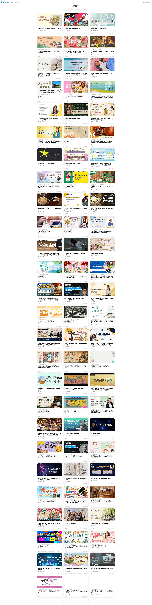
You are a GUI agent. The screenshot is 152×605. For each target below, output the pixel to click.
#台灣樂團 (67, 416)
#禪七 (39, 101)
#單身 (92, 506)
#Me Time (93, 528)
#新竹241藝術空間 (68, 191)
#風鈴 (66, 483)
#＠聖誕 (92, 258)
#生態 (92, 326)
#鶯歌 (39, 326)
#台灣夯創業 (93, 236)
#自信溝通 (93, 348)
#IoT (39, 573)
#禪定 (39, 281)
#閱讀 (92, 101)
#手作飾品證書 (94, 596)
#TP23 (66, 528)
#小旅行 (66, 146)
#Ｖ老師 (66, 101)
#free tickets (67, 506)
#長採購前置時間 (68, 78)
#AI (39, 303)
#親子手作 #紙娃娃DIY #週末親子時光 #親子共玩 (74, 573)
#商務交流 (40, 348)
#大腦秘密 (93, 303)
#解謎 (39, 56)
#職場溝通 (93, 416)
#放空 (66, 596)
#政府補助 (67, 213)
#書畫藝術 (40, 371)
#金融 (92, 573)
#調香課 (39, 78)
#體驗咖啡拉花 (41, 213)
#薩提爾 (66, 371)
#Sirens (66, 258)
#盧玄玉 (39, 191)
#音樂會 (92, 371)
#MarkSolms (40, 393)
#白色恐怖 (93, 168)
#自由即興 (67, 348)
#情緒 (39, 596)
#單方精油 (67, 168)
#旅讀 (92, 146)
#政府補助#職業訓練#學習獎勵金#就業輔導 (46, 551)
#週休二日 (40, 123)
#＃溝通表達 (67, 393)
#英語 (39, 146)
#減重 (92, 123)
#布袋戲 (39, 506)
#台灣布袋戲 (93, 56)
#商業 (66, 438)
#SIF (65, 33)
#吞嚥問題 (40, 236)
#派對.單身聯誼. (41, 438)
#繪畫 (92, 78)
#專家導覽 (93, 191)
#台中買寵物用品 (68, 281)
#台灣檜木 (67, 326)
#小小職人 (40, 33)
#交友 (66, 551)
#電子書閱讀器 (41, 416)
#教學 (66, 123)
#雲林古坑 (93, 461)
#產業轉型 (93, 393)
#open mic (40, 528)
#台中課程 (93, 281)
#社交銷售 (40, 258)
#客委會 (66, 56)
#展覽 (92, 33)
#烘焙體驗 (93, 213)
